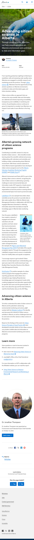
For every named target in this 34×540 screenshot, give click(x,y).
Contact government (8, 502)
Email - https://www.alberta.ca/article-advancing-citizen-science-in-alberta (24, 448)
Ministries (5, 493)
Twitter (18, 448)
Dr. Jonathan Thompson (11, 60)
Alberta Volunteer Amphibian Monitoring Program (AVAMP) (15, 170)
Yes (14, 484)
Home (3, 6)
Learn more (6, 435)
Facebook (15, 448)
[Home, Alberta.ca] (5, 2)
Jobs (3, 498)
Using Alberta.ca (5, 511)
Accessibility (5, 523)
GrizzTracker (5, 271)
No (22, 484)
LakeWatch (5, 196)
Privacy (3, 519)
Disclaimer (4, 515)
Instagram (9, 531)
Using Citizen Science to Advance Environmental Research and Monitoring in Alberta (16, 371)
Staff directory (6, 506)
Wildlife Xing (14, 172)
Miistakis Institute (17, 310)
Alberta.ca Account (27, 1)
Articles (9, 6)
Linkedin (21, 448)
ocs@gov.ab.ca (8, 359)
